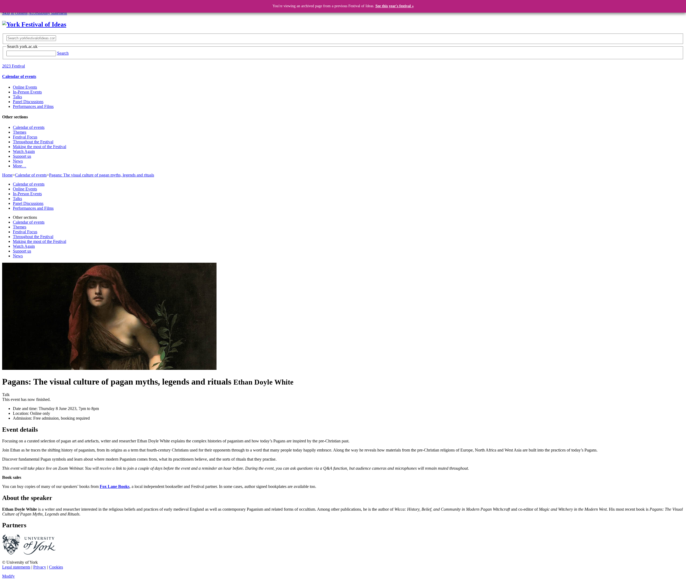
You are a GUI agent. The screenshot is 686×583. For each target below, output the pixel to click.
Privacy (39, 567)
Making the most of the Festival (39, 146)
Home (7, 175)
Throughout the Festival (33, 142)
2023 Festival (13, 66)
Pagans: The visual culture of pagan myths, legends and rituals (101, 175)
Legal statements (16, 567)
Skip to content (15, 13)
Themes (19, 132)
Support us (22, 156)
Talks (17, 97)
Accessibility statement (47, 13)
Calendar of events (19, 76)
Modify (8, 576)
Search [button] (63, 53)
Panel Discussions (28, 101)
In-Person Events (27, 92)
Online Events (25, 87)
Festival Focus (25, 137)
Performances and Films (33, 106)
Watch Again (24, 151)
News (18, 161)
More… (19, 166)
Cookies (56, 567)
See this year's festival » (394, 6)
